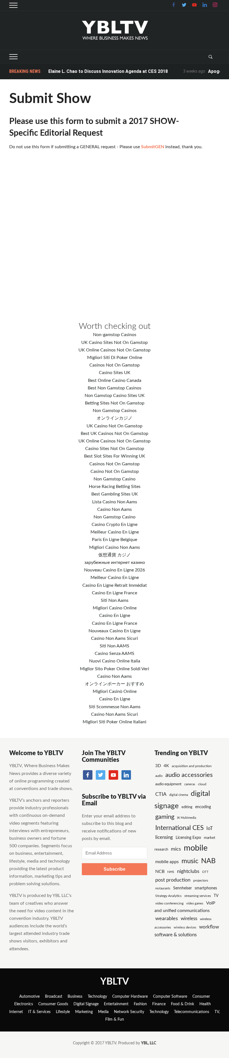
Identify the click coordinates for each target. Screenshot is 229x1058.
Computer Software (170, 997)
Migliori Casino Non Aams (114, 547)
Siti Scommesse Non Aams (114, 707)
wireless (189, 918)
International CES (179, 828)
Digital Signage (86, 1004)
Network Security (129, 1012)
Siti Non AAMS (114, 646)
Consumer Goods (53, 1004)
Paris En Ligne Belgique (114, 539)
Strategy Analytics (168, 895)
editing (187, 807)
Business (75, 997)
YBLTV (114, 982)
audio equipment (168, 784)
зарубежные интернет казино (114, 562)
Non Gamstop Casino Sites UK (115, 395)
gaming (164, 817)
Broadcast (53, 997)
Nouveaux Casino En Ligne (114, 631)
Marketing (84, 1012)
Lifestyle (63, 1012)
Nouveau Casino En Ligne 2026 (114, 570)
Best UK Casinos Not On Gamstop (114, 433)
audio (159, 775)
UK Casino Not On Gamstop (114, 426)
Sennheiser (182, 888)
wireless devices (185, 927)
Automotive (29, 997)
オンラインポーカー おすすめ (114, 684)
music (190, 861)
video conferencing (169, 903)
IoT (209, 828)
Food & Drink (182, 1004)
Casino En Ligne (114, 615)
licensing (164, 837)
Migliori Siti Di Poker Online (114, 357)
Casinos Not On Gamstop (114, 365)
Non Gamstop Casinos (115, 410)
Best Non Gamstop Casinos (114, 388)
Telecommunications (191, 1012)
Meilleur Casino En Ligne (114, 532)
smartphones (206, 888)
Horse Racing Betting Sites (114, 486)
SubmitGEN (153, 147)
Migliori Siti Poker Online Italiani (114, 722)
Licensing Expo (188, 838)
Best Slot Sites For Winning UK (114, 456)
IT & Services (39, 1012)
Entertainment (116, 1004)
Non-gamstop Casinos (114, 334)
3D (158, 766)
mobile (195, 848)
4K (166, 766)
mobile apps (167, 862)
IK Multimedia (186, 817)
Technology (97, 997)
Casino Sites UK (114, 372)
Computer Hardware (130, 997)
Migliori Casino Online (115, 608)
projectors (200, 880)
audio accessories (189, 775)
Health (205, 1004)
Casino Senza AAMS (114, 653)
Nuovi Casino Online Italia (114, 661)
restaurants (162, 888)
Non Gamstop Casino (114, 479)
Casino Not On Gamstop (114, 471)
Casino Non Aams (114, 509)
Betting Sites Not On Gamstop (114, 403)
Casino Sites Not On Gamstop (114, 448)
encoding (203, 807)
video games (194, 903)
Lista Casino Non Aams (114, 502)
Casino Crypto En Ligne (114, 524)
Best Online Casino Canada (114, 380)
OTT (205, 871)
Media (103, 1012)
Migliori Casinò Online (115, 691)
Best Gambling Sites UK (114, 494)
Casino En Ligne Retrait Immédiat (114, 585)
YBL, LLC (148, 1043)
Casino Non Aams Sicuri (114, 638)
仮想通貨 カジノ (114, 555)
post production (172, 880)
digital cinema (178, 794)
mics (176, 849)
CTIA (160, 794)
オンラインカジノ (114, 418)
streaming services (197, 895)
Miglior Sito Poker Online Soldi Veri (114, 669)
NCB (159, 871)
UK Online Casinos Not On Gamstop (114, 350)
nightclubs (188, 871)
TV (216, 896)
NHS (170, 871)
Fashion (140, 1004)
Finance (159, 1004)
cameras (189, 784)
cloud (202, 784)
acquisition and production (192, 766)
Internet (16, 1012)
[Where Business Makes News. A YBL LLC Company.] (114, 30)
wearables (166, 918)
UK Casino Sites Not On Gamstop (114, 342)
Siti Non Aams (114, 600)
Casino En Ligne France (114, 593)
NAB (208, 861)
